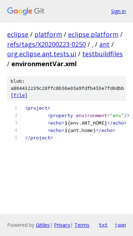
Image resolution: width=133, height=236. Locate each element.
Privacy (62, 224)
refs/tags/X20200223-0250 (46, 44)
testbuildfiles (102, 54)
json (120, 224)
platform (48, 34)
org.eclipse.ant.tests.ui (41, 54)
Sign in (118, 11)
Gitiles (43, 224)
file (19, 95)
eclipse (17, 34)
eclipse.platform (93, 34)
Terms (81, 224)
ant (104, 44)
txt (103, 224)
